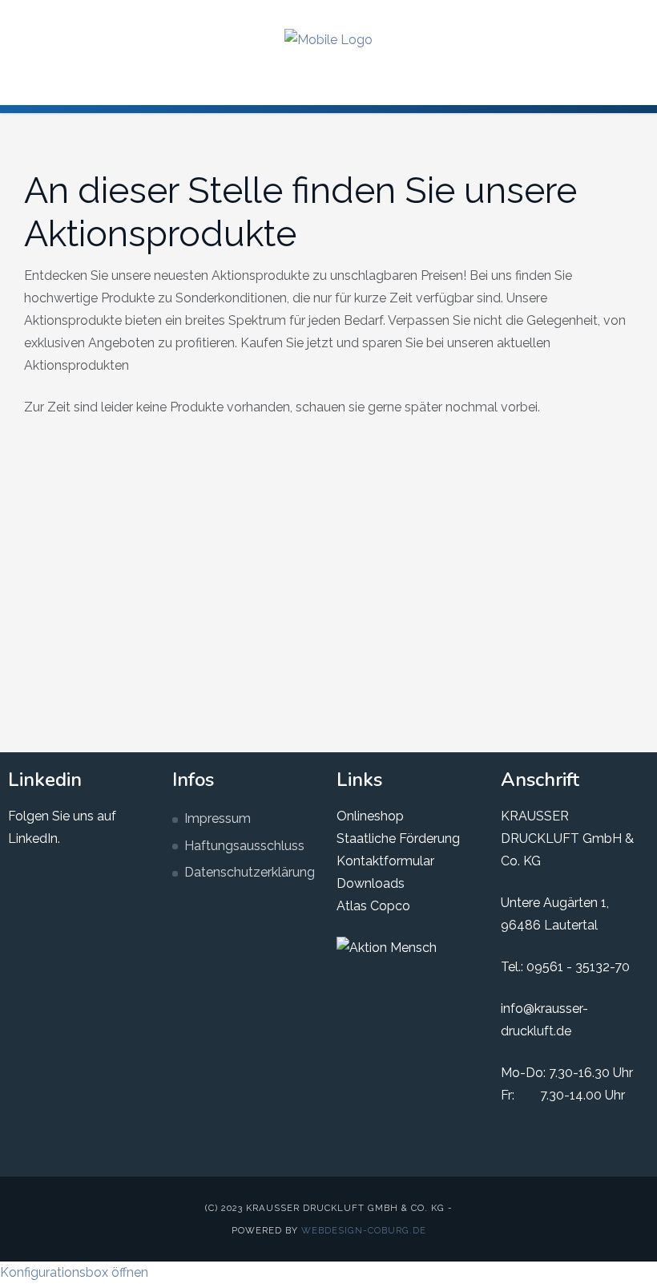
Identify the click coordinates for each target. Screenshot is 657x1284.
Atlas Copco (373, 905)
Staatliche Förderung (398, 838)
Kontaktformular (385, 861)
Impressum (217, 818)
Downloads (371, 883)
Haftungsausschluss (244, 845)
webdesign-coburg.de (363, 1230)
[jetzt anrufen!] (632, 14)
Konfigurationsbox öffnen (74, 1272)
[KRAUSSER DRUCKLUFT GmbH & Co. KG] (328, 39)
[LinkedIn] (581, 14)
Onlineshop (370, 816)
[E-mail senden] (606, 14)
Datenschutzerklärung (249, 872)
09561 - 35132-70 (578, 966)
